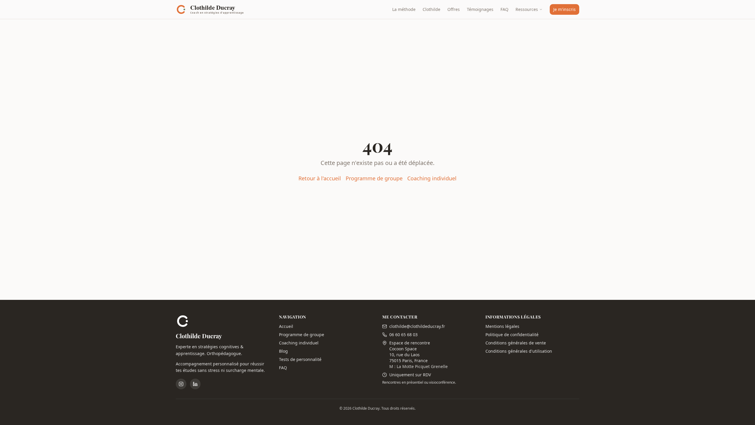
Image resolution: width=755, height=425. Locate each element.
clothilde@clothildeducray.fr (417, 326)
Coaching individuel (432, 178)
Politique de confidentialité (512, 334)
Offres (453, 9)
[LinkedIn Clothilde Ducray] (195, 384)
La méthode (404, 9)
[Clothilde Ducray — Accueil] (211, 9)
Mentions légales (502, 326)
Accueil (286, 326)
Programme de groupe (374, 178)
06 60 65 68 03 (403, 334)
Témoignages (480, 9)
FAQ (504, 9)
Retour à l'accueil (319, 178)
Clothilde (431, 9)
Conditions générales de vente (515, 343)
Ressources (527, 9)
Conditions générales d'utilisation (518, 351)
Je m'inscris (564, 9)
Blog (283, 351)
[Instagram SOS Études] (181, 384)
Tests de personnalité (300, 359)
